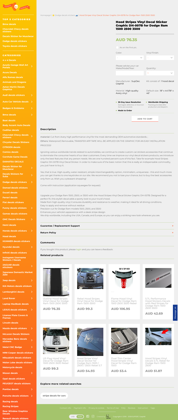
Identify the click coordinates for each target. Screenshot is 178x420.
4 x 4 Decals (9, 60)
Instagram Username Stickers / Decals (14, 258)
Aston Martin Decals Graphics (14, 88)
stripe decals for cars (54, 395)
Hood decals (9, 236)
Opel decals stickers (14, 378)
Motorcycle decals (12, 367)
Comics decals (10, 152)
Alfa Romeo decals (13, 77)
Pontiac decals (11, 389)
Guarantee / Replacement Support (60, 226)
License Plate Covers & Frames (15, 316)
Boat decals (9, 120)
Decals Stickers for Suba (13, 175)
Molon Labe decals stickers (17, 362)
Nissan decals (10, 373)
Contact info (65, 408)
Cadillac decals (11, 130)
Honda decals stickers (15, 231)
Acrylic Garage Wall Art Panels (15, 66)
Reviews (131, 408)
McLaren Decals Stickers (16, 334)
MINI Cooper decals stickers (18, 353)
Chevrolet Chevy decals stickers (16, 30)
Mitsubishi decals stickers (17, 357)
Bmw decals (9, 24)
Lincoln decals (10, 323)
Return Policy (48, 232)
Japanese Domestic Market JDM (18, 273)
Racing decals (10, 401)
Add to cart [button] (144, 119)
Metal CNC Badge (12, 347)
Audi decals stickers (14, 95)
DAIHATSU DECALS (13, 161)
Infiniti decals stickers (15, 252)
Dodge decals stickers (15, 41)
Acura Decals (10, 72)
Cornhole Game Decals (15, 157)
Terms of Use (113, 408)
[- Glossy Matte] (160, 57)
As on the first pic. (128, 47)
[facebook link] (87, 416)
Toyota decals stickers (15, 46)
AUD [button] (80, 417)
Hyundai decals (11, 247)
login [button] (78, 249)
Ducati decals (10, 192)
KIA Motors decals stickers (17, 286)
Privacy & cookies (96, 408)
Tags (153, 408)
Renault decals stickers (15, 418)
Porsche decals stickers (16, 396)
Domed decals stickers (15, 188)
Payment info (80, 408)
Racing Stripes (11, 406)
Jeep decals (9, 280)
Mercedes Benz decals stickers (15, 340)
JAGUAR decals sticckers (11, 266)
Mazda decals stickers (15, 328)
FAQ (123, 408)
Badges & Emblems (13, 108)
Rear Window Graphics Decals (15, 412)
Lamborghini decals (13, 292)
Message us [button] (175, 313)
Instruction (143, 408)
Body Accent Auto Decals (16, 125)
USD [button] (73, 417)
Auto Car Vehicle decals (16, 101)
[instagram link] (93, 416)
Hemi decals (9, 225)
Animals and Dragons (14, 82)
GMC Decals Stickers (14, 219)
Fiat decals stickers (13, 202)
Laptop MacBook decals (16, 304)
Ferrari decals (10, 197)
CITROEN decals (11, 147)
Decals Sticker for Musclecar (18, 36)
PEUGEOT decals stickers (16, 383)
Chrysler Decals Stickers (16, 142)
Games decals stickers (15, 213)
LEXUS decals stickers (15, 309)
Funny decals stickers (15, 208)
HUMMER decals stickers (16, 241)
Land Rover (9, 298)
